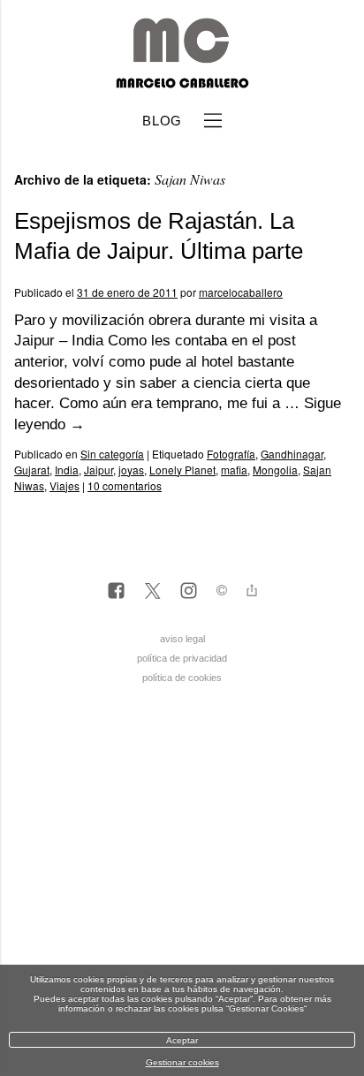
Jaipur (98, 469)
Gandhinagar (292, 453)
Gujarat (31, 469)
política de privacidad (182, 658)
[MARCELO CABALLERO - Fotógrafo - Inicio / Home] (181, 81)
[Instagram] (188, 592)
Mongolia (275, 469)
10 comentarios (124, 485)
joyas (131, 469)
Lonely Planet (182, 469)
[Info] (221, 592)
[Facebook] (116, 592)
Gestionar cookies (182, 1062)
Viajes (64, 485)
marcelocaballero (241, 291)
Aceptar (182, 1040)
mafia (234, 469)
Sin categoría (112, 453)
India (67, 469)
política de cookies (182, 677)
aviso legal (182, 638)
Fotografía (231, 453)
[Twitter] (152, 592)
